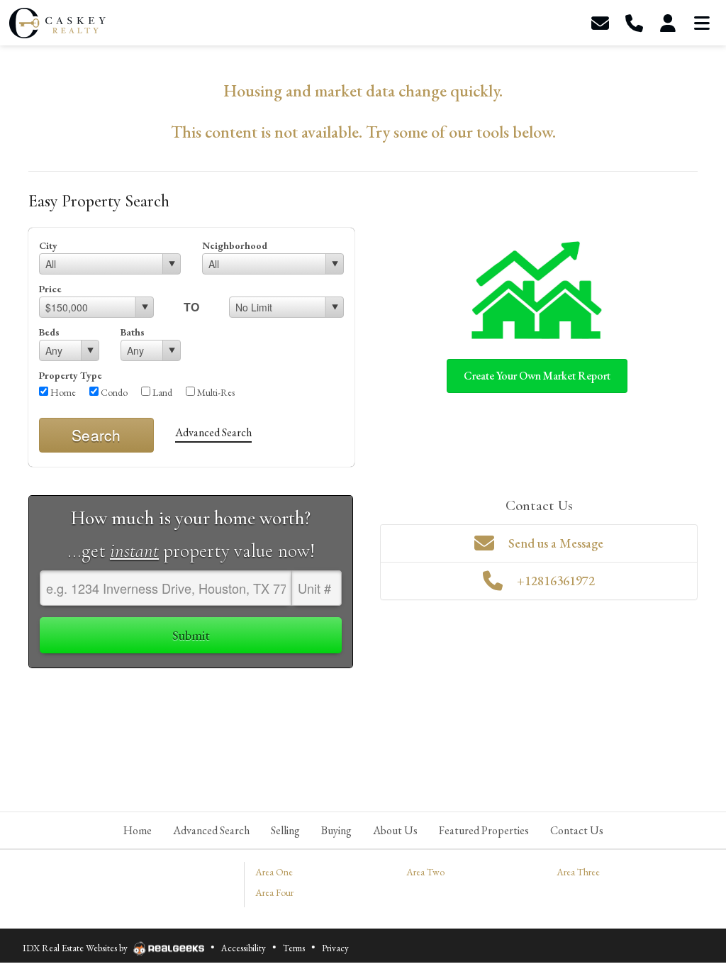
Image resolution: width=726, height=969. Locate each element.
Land (161, 392)
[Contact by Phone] (634, 23)
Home (62, 392)
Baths (133, 332)
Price (50, 288)
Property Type (70, 375)
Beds (49, 332)
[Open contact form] (600, 23)
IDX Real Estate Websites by (76, 948)
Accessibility (243, 948)
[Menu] (702, 23)
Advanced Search (213, 432)
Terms (294, 948)
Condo (113, 392)
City (48, 245)
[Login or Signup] (668, 23)
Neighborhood (234, 245)
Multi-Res (215, 392)
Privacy (335, 948)
